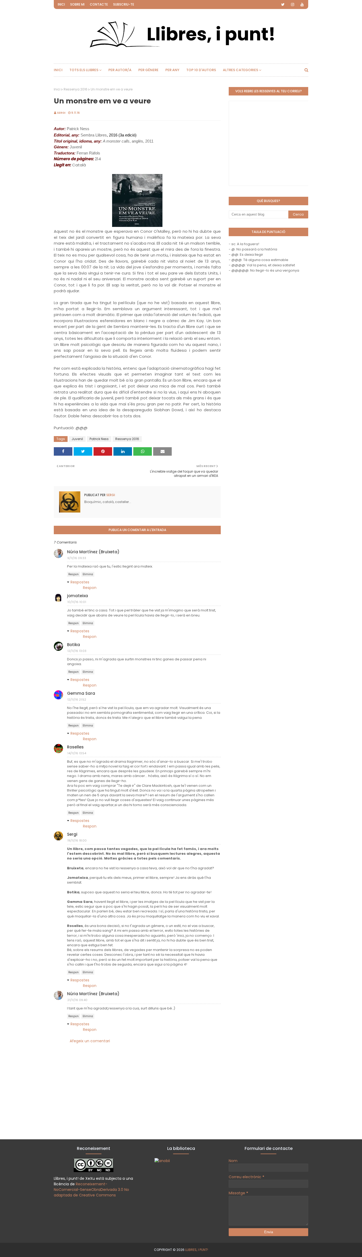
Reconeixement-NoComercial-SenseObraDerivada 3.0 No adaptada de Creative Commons (91, 1189)
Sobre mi (77, 4)
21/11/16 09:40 (77, 1000)
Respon (73, 574)
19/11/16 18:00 (77, 840)
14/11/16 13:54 (76, 753)
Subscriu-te (123, 4)
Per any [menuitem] (172, 69)
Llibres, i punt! (196, 1249)
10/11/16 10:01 (76, 602)
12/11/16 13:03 (76, 651)
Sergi (61, 113)
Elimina (88, 574)
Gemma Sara (81, 693)
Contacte (99, 4)
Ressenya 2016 (75, 89)
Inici (61, 4)
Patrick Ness (99, 439)
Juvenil (77, 439)
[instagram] (292, 4)
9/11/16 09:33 (76, 558)
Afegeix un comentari (90, 1041)
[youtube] (302, 4)
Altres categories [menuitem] (240, 69)
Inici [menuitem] (58, 69)
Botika (73, 644)
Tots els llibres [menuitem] (83, 69)
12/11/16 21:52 (76, 699)
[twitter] (282, 4)
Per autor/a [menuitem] (119, 69)
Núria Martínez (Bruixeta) (93, 552)
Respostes (79, 582)
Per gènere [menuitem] (148, 69)
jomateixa (77, 595)
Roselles (75, 747)
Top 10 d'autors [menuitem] (201, 69)
